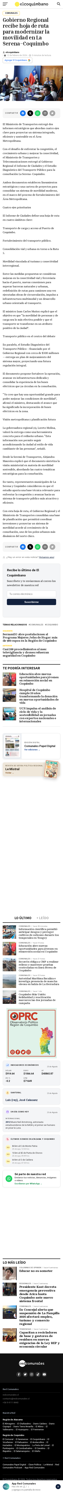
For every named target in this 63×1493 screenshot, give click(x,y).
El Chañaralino (24, 1423)
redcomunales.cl (11, 1395)
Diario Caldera (40, 1423)
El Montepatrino (22, 1445)
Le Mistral (48, 1464)
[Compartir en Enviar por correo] (45, 113)
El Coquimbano (37, 1439)
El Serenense (22, 1439)
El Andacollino (37, 1442)
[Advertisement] (31, 811)
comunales (36, 625)
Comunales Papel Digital (14, 1464)
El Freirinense (37, 1429)
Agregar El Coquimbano (16, 60)
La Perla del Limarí (41, 1445)
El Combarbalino (24, 1448)
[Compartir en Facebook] (23, 113)
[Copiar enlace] (52, 113)
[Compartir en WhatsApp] (37, 113)
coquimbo (52, 625)
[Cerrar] (58, 1486)
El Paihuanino (21, 1442)
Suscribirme (31, 602)
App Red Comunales (35, 1467)
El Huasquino (22, 1429)
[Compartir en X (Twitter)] (30, 113)
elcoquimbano (12, 52)
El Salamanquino (22, 1451)
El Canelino (40, 1448)
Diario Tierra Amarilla (23, 1426)
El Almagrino (9, 1423)
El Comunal (8, 1439)
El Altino (40, 1426)
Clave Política (34, 1464)
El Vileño (36, 1451)
